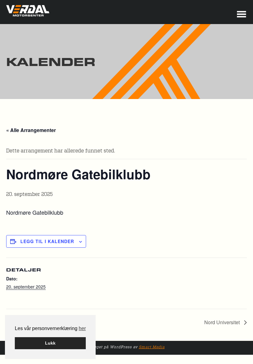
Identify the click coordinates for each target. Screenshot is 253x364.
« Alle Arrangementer (31, 130)
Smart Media (152, 347)
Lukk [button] (50, 343)
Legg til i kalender (47, 241)
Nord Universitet (222, 322)
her (82, 328)
